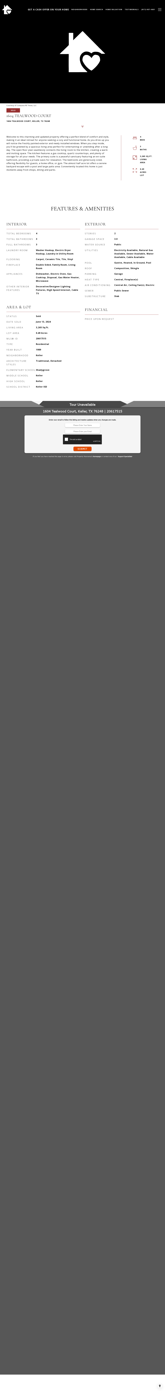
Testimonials (132, 9)
